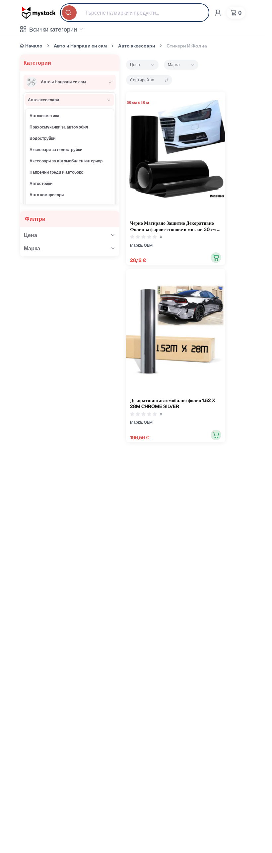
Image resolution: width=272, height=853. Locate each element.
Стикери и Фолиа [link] (187, 45)
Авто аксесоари (136, 45)
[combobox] (134, 12)
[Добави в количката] (216, 257)
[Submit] (70, 12)
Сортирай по (142, 80)
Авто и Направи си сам (80, 45)
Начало (33, 45)
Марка (174, 64)
